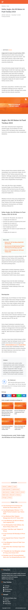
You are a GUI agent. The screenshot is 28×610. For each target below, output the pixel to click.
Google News (22, 344)
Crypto (14, 486)
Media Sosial (5, 494)
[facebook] (4, 395)
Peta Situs (7, 601)
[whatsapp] (19, 395)
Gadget (12, 492)
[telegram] (23, 395)
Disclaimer (7, 591)
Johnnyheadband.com (11, 344)
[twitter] (9, 395)
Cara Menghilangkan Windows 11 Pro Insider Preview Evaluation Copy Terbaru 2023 (13, 511)
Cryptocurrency (15, 489)
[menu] (3, 2)
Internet (22, 492)
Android (4, 486)
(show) (10, 50)
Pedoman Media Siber (11, 598)
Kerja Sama (8, 603)
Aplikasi (9, 486)
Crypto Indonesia (6, 489)
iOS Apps (4, 497)
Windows (18, 494)
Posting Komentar (6, 16)
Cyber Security (5, 492)
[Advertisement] (14, 33)
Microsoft (12, 494)
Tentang (7, 586)
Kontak (7, 587)
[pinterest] (13, 395)
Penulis (7, 600)
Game (17, 492)
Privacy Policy (8, 589)
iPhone (10, 497)
